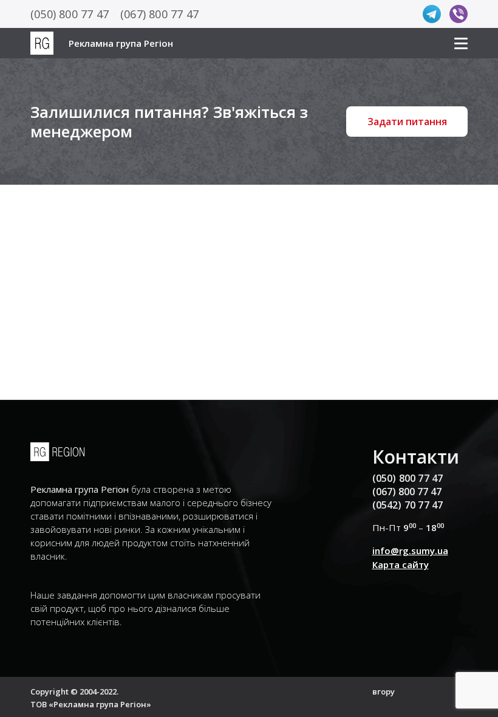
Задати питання (407, 121)
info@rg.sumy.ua (410, 550)
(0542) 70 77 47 (407, 505)
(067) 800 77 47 (159, 14)
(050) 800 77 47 (69, 14)
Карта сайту (400, 564)
